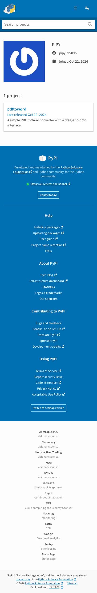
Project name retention (46, 245)
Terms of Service (47, 371)
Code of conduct (47, 382)
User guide (47, 239)
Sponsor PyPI (48, 340)
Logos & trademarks (48, 293)
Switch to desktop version (48, 408)
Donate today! (48, 195)
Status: (49, 184)
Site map (72, 583)
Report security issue (48, 377)
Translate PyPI (47, 335)
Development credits (47, 346)
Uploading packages (47, 233)
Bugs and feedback (48, 323)
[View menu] (75, 8)
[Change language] (87, 8)
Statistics (48, 287)
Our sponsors (48, 298)
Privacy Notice (46, 388)
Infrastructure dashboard (47, 281)
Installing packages (47, 227)
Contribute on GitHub (46, 329)
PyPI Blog (46, 275)
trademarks (23, 580)
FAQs (48, 251)
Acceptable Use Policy (46, 394)
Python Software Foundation (55, 580)
